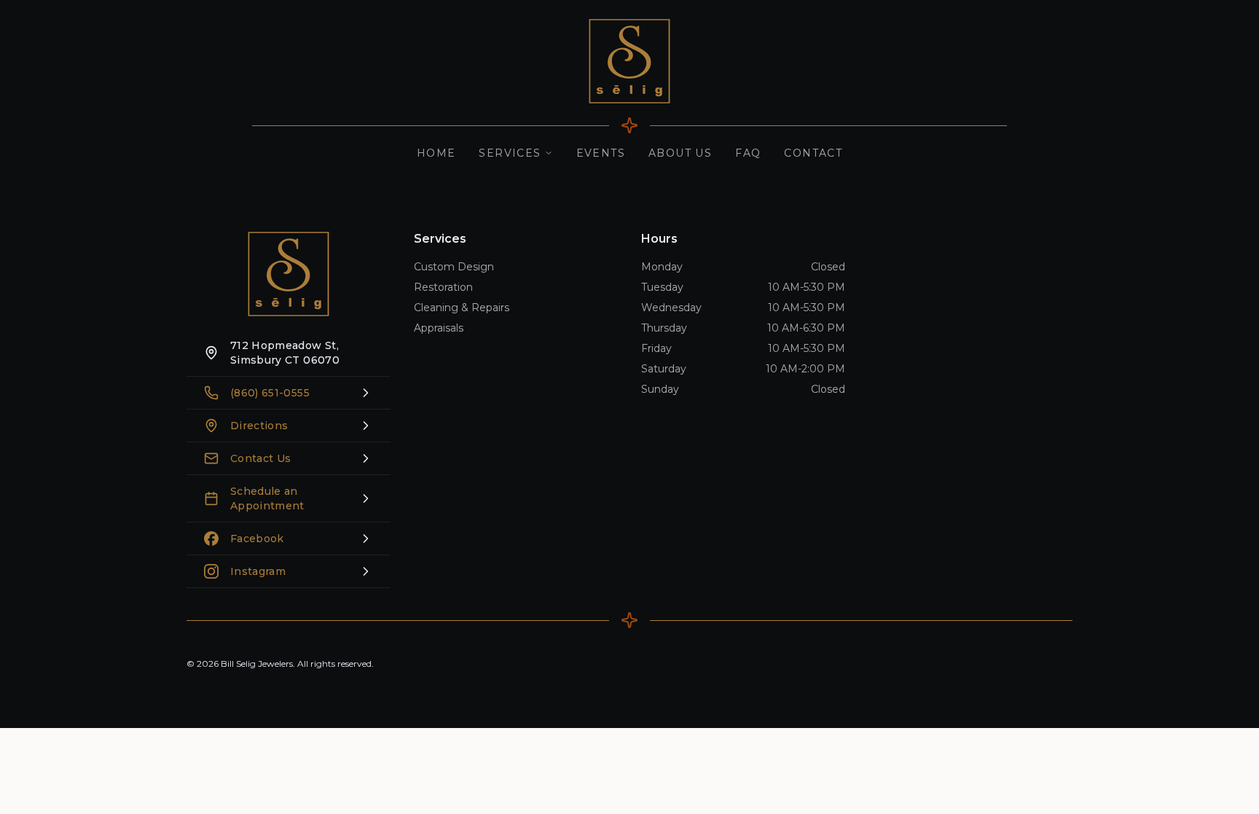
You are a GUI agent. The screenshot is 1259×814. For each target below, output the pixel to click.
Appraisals (438, 327)
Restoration (443, 287)
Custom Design (454, 266)
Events (600, 153)
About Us (680, 153)
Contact (813, 153)
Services (510, 153)
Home (436, 153)
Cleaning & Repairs (461, 307)
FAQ (748, 153)
